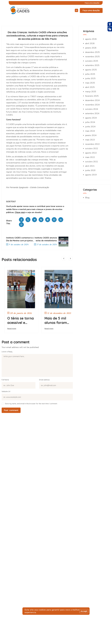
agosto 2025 (91, 69)
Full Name (5, 380)
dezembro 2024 (92, 100)
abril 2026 (90, 43)
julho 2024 (90, 122)
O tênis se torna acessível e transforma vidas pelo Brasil (18, 320)
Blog (87, 197)
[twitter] (27, 219)
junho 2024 (90, 126)
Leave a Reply (7, 352)
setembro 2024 (92, 113)
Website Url (6, 391)
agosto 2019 (91, 174)
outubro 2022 (91, 148)
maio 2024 (90, 131)
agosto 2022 (91, 153)
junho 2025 (90, 78)
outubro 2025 (91, 61)
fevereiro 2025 (92, 96)
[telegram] (34, 219)
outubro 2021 (91, 161)
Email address (44, 380)
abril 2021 (90, 166)
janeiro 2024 (90, 135)
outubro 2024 (91, 109)
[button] (63, 258)
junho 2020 (90, 170)
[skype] (41, 219)
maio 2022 (90, 157)
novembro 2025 (92, 56)
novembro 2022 (92, 144)
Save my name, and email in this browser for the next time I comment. (31, 404)
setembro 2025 (92, 65)
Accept (84, 611)
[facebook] (21, 219)
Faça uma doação (91, 10)
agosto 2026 (91, 39)
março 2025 (90, 91)
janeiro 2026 (90, 48)
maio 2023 (90, 139)
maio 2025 (90, 83)
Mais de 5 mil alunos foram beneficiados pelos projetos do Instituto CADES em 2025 (55, 320)
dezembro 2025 (92, 52)
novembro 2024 (92, 104)
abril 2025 (90, 87)
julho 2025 (90, 74)
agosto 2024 (91, 118)
